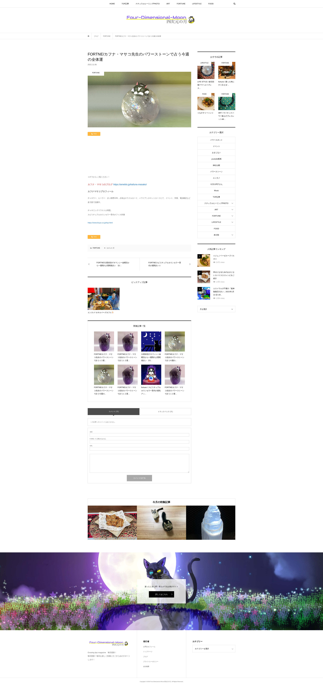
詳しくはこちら (161, 594)
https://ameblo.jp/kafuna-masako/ (130, 184)
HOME (112, 4)
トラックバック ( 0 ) (165, 412)
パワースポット (216, 140)
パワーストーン (216, 172)
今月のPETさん (216, 184)
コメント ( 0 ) (114, 411)
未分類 (216, 235)
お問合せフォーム (149, 647)
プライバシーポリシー (150, 661)
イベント (216, 146)
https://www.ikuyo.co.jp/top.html (100, 223)
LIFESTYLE (196, 4)
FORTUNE (181, 4)
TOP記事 (125, 4)
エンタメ (216, 178)
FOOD (210, 4)
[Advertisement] (139, 156)
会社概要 (146, 666)
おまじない (216, 153)
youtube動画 (216, 159)
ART (168, 4)
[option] (112, 523)
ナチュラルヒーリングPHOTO (148, 4)
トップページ (147, 651)
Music (216, 191)
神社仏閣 (216, 165)
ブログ (145, 657)
